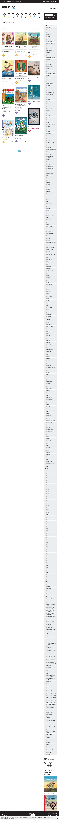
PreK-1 (48, 509)
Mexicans (48, 309)
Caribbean (49, 131)
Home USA (55, 1)
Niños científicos (50, 618)
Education (49, 189)
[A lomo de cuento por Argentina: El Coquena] (21, 94)
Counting (48, 159)
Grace (48, 683)
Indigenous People (50, 270)
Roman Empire (49, 370)
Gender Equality (50, 231)
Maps (48, 298)
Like (12, 55)
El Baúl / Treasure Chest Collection (51, 671)
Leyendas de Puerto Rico (51, 704)
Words (48, 443)
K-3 (47, 498)
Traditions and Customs (51, 420)
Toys (48, 418)
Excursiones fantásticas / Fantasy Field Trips (51, 676)
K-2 (47, 496)
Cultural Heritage (50, 166)
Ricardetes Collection (50, 729)
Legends (48, 286)
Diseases (48, 180)
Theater (48, 411)
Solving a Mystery (50, 64)
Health (48, 244)
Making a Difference (50, 296)
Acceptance (49, 27)
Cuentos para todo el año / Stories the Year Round (51, 663)
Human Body (49, 257)
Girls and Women (50, 233)
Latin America (49, 284)
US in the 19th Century (51, 429)
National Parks (49, 324)
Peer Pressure (49, 39)
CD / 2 (48, 584)
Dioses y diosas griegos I (34, 101)
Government (49, 235)
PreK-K (48, 514)
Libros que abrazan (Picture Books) (50, 611)
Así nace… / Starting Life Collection (51, 653)
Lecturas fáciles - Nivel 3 (51, 629)
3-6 (47, 477)
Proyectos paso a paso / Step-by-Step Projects (51, 720)
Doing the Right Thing (51, 43)
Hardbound (49, 586)
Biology (48, 119)
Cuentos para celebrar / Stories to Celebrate (51, 660)
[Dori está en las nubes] (8, 128)
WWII (48, 450)
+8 (17, 17)
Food (48, 222)
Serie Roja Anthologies (51, 746)
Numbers (48, 335)
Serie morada (49, 740)
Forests (48, 224)
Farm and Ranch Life (50, 215)
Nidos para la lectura (50, 709)
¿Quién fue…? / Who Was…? (50, 625)
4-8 (47, 482)
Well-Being (49, 440)
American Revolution (50, 90)
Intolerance (49, 277)
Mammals (48, 459)
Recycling (48, 363)
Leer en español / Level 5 (51, 700)
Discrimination (49, 29)
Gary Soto (49, 681)
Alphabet (48, 85)
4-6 (47, 480)
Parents (48, 342)
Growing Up (49, 240)
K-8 (47, 507)
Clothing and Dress (50, 142)
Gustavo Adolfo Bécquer (34, 128)
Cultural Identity (50, 168)
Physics (48, 454)
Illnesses (48, 264)
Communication (50, 145)
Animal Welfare (49, 41)
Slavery (48, 395)
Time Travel (49, 415)
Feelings (48, 199)
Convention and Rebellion (50, 157)
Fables (48, 206)
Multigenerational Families (50, 319)
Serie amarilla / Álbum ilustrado (51, 737)
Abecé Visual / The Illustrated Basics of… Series (51, 638)
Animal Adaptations (50, 94)
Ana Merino (5, 81)
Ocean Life (49, 338)
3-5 (47, 475)
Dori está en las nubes (7, 137)
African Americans (50, 83)
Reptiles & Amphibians (51, 367)
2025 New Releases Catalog (48, 772)
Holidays (48, 251)
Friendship (49, 228)
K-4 (47, 500)
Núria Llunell (18, 138)
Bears (48, 113)
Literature (48, 291)
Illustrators (48, 1)
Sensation (48, 390)
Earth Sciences (49, 186)
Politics (48, 356)
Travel (48, 424)
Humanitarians (49, 259)
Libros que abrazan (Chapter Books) (50, 608)
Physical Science (50, 349)
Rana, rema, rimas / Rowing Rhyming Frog (51, 726)
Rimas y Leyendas (32, 126)
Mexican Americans (50, 307)
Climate (48, 140)
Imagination (49, 266)
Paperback (49, 588)
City (47, 135)
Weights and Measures (51, 48)
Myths (48, 322)
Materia (48, 302)
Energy (48, 201)
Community (49, 147)
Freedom (48, 59)
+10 (26, 17)
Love (48, 293)
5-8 (47, 484)
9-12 (48, 493)
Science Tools (49, 379)
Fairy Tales (49, 208)
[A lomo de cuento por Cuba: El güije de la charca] (8, 96)
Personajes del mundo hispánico (51, 717)
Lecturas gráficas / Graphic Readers (50, 688)
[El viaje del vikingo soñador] (8, 68)
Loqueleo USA (8, 7)
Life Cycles (49, 289)
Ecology (48, 187)
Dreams (48, 184)
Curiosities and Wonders (51, 170)
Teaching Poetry (50, 408)
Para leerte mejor (50, 714)
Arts (47, 103)
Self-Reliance (49, 388)
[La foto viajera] (8, 41)
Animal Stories (49, 97)
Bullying (48, 126)
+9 (21, 17)
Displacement (49, 55)
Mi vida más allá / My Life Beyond (51, 605)
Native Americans (50, 326)
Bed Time (48, 115)
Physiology (49, 351)
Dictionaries (49, 667)
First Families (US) (50, 219)
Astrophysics (49, 106)
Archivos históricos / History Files (50, 614)
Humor (48, 261)
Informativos (49, 602)
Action (48, 71)
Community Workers (50, 151)
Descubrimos (49, 665)
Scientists (48, 383)
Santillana (53, 8)
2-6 (47, 473)
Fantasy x (5, 29)
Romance (48, 372)
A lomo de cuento (50, 635)
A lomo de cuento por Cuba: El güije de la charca (7, 107)
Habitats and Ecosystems (51, 242)
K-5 (47, 502)
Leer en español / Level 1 (51, 693)
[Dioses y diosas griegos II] (34, 68)
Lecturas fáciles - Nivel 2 (51, 616)
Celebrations (49, 133)
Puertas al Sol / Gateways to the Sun (51, 723)
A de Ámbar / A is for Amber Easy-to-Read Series (51, 632)
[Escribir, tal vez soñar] (21, 41)
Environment (49, 203)
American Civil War (50, 87)
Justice (48, 282)
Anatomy (48, 68)
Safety (48, 374)
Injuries (48, 273)
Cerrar (57, 818)
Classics (48, 138)
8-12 (48, 491)
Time (48, 413)
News (52, 1)
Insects (48, 275)
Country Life (49, 161)
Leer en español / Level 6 (51, 702)
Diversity (48, 182)
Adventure (49, 77)
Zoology (48, 452)
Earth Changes (49, 461)
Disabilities (49, 177)
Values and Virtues (50, 61)
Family (48, 210)
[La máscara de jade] (21, 68)
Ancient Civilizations (50, 92)
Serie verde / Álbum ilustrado (50, 750)
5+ (47, 486)
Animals (48, 99)
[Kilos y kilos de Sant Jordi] (21, 125)
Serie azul (48, 739)
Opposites (49, 340)
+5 (8, 17)
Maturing (48, 305)
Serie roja (48, 744)
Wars (48, 434)
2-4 (47, 470)
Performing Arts (50, 344)
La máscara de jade (19, 78)
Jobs (48, 280)
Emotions (48, 193)
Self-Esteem (49, 386)
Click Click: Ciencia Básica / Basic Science (51, 657)
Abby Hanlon (5, 139)
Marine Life (49, 300)
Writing (48, 447)
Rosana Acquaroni (6, 52)
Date (48, 171)
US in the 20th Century (51, 431)
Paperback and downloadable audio (50, 594)
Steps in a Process (50, 45)
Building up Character (51, 124)
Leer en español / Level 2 (51, 695)
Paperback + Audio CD (51, 590)
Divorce (48, 36)
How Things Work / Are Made (51, 255)
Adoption (48, 75)
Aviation (48, 110)
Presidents (49, 360)
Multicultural (49, 316)
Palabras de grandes (50, 598)
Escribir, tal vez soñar (20, 51)
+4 (4, 17)
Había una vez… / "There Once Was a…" (51, 686)
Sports (48, 404)
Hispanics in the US (50, 247)
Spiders (48, 402)
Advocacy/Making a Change (50, 79)
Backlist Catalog (50, 794)
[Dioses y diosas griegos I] (34, 92)
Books (48, 122)
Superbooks (49, 752)
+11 (30, 17)
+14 (39, 17)
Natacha (48, 710)
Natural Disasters (50, 328)
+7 (13, 17)
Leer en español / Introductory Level (50, 691)
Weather (48, 438)
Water (48, 436)
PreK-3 (48, 512)
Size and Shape (49, 50)
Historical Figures (50, 249)
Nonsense (48, 333)
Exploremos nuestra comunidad (50, 600)
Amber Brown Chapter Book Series (51, 647)
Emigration (49, 191)
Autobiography (49, 108)
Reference (49, 365)
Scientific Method (50, 381)
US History (49, 427)
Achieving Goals (50, 66)
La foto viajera (5, 51)
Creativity (48, 164)
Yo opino (48, 754)
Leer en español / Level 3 (51, 697)
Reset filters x (36, 29)
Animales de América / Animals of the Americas (51, 650)
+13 (34, 17)
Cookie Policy (12, 818)
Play (47, 354)
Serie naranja (49, 742)
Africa (48, 81)
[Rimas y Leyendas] (34, 116)
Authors (43, 1)
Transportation (49, 422)
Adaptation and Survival (51, 73)
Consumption (49, 154)
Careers (48, 129)
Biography (49, 117)
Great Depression (50, 238)
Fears (48, 217)
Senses (48, 392)
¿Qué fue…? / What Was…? (50, 622)
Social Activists (49, 397)
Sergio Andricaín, (19, 107)
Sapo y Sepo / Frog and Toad (51, 732)
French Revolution (50, 226)
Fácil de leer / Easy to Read (51, 679)
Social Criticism (49, 399)
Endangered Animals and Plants (51, 196)
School (48, 376)
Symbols (48, 406)
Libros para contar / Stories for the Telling (50, 707)
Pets (47, 347)
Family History (49, 212)
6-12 (48, 489)
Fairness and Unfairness (51, 57)
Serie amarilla (49, 734)
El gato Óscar (49, 673)
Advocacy (48, 32)
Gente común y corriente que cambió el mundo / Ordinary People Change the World (51, 643)
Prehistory (49, 358)
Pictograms (49, 52)
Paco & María (49, 712)
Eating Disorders (50, 456)
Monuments (49, 314)
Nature (48, 331)
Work (48, 445)
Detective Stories (50, 173)
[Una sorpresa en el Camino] (34, 41)
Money (48, 312)
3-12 (48, 505)
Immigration (49, 268)
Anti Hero (48, 101)
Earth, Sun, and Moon (51, 463)
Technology (49, 34)
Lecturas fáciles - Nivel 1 (51, 627)
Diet (47, 175)
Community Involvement (51, 149)
